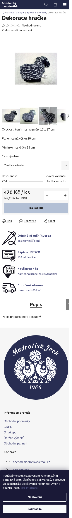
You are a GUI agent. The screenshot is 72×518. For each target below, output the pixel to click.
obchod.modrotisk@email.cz (31, 462)
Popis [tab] (36, 304)
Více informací (29, 488)
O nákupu (10, 432)
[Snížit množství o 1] (47, 195)
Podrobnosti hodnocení (17, 30)
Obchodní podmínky (17, 421)
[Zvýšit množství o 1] (65, 195)
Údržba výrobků (14, 438)
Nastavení (35, 497)
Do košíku (36, 208)
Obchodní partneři (15, 443)
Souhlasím (35, 509)
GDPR (8, 426)
